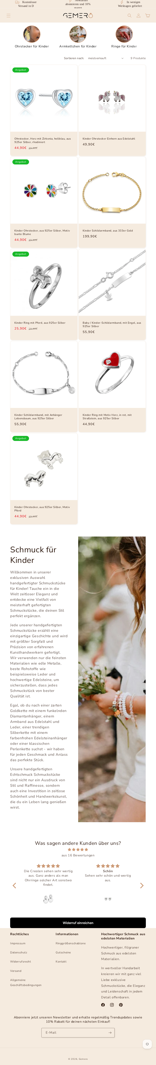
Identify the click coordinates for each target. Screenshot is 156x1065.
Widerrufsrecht (20, 962)
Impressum (17, 943)
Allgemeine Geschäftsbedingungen (26, 982)
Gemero (83, 1059)
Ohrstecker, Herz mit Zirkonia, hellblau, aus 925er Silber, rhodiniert (42, 140)
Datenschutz (18, 952)
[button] (8, 15)
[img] (78, 850)
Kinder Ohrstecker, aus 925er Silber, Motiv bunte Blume (42, 232)
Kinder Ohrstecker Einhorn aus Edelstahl (109, 139)
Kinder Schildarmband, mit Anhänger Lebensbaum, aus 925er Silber (38, 416)
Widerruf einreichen (78, 923)
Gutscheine (63, 952)
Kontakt (61, 962)
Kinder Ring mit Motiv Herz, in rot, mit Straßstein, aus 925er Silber (107, 416)
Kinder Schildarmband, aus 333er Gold (108, 231)
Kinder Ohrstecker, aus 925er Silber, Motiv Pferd (42, 509)
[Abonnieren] (109, 1032)
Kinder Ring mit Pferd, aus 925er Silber (39, 323)
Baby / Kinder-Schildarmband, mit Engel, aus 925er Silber (112, 324)
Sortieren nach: (74, 58)
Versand (15, 971)
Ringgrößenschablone (71, 943)
